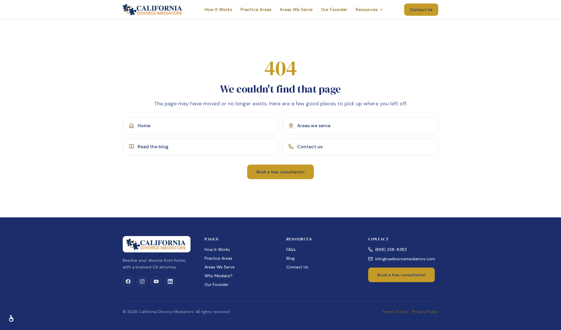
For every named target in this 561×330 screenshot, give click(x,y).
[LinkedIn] (170, 281)
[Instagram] (142, 281)
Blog (290, 258)
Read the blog (153, 147)
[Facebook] (128, 281)
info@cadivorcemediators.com (405, 258)
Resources (367, 10)
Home (144, 126)
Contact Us (421, 9)
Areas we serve (313, 126)
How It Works (218, 10)
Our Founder (334, 10)
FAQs (291, 249)
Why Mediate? (219, 275)
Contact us (310, 147)
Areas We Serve (296, 10)
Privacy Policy (425, 311)
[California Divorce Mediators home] (153, 9)
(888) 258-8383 (391, 249)
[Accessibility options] (12, 318)
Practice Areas (255, 10)
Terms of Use (394, 311)
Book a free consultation (280, 171)
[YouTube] (156, 281)
